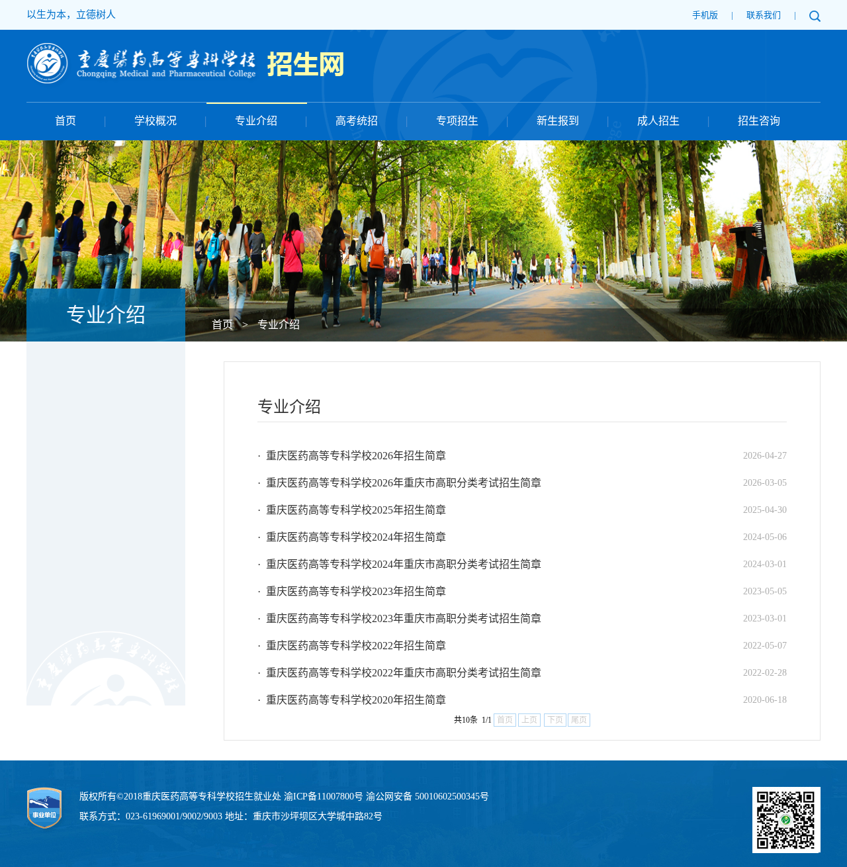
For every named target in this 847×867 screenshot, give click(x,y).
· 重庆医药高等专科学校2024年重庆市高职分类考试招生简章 (399, 564)
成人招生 (658, 120)
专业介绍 (256, 120)
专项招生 (457, 120)
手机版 (705, 15)
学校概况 (155, 120)
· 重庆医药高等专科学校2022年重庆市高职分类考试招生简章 (399, 672)
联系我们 (763, 15)
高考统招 (356, 120)
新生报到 (558, 120)
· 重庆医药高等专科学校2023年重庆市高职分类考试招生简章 (399, 618)
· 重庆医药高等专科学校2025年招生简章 (351, 510)
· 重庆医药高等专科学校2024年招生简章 (351, 537)
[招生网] (184, 50)
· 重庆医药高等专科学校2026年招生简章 (351, 455)
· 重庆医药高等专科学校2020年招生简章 (351, 700)
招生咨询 (759, 120)
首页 (65, 120)
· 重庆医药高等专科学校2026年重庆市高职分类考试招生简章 (399, 482)
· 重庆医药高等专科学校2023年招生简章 (351, 591)
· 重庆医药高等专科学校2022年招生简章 (351, 645)
